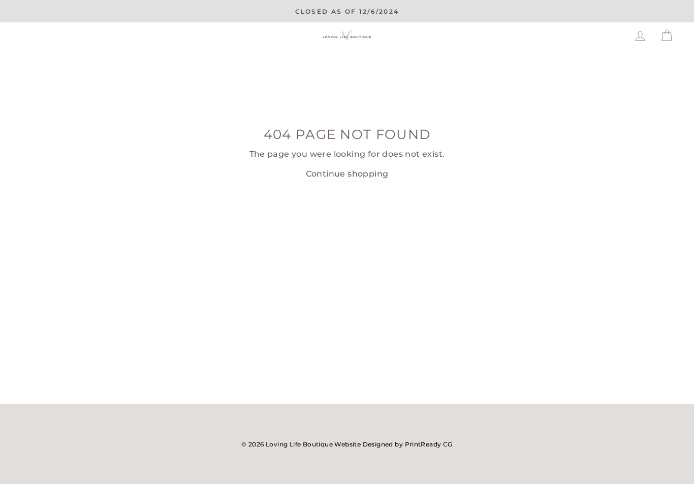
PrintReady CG (429, 444)
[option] (347, 11)
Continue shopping (347, 174)
